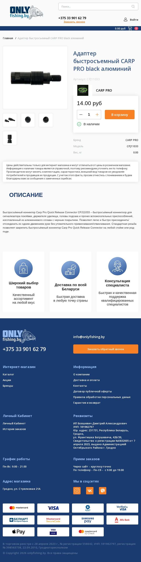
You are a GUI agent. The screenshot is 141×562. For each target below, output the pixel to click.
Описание (26, 195)
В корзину (119, 114)
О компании (81, 374)
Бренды (8, 385)
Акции (7, 380)
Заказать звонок (74, 21)
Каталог (8, 374)
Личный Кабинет (14, 423)
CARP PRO (104, 90)
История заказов (14, 429)
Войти (134, 19)
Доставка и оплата (86, 380)
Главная (8, 38)
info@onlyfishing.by (89, 337)
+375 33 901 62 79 (72, 18)
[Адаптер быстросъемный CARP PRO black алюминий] (35, 77)
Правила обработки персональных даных (102, 397)
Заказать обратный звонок (105, 349)
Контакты (80, 385)
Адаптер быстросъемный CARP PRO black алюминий (51, 38)
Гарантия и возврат (87, 402)
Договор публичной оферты (92, 391)
